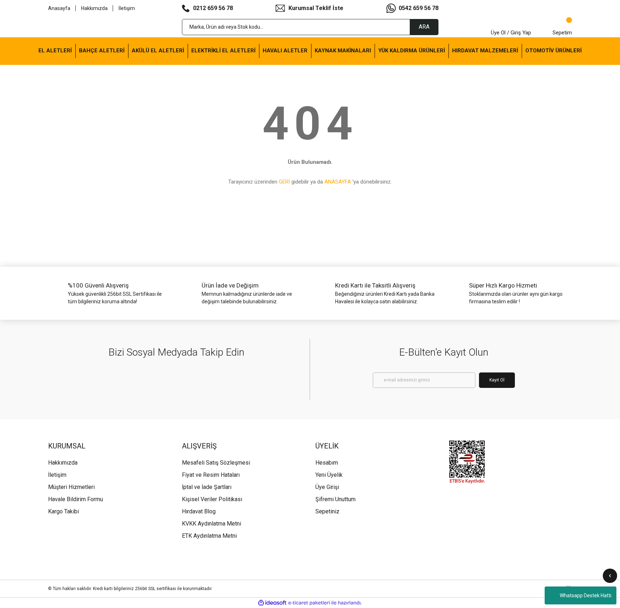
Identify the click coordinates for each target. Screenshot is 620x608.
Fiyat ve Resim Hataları (211, 474)
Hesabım (326, 462)
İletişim (126, 8)
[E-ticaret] (309, 602)
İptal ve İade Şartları (206, 487)
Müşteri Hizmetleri (71, 487)
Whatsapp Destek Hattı (585, 595)
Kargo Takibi (63, 511)
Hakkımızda (94, 8)
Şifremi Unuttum (335, 499)
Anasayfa (59, 8)
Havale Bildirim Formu (75, 499)
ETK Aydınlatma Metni (209, 535)
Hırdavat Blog (199, 511)
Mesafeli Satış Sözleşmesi (216, 462)
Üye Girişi (327, 487)
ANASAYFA (337, 182)
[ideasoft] (272, 602)
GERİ (284, 182)
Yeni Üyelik (329, 474)
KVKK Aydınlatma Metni (211, 523)
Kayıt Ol (496, 380)
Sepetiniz (327, 511)
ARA (424, 26)
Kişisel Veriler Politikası (212, 499)
